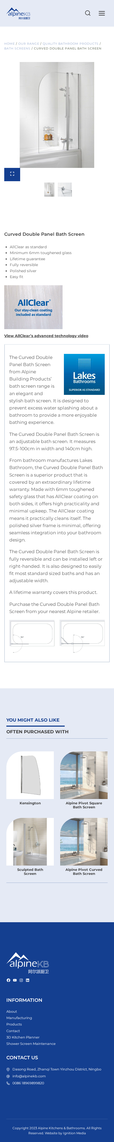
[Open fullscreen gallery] (12, 174)
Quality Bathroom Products (71, 43)
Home (9, 43)
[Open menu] (102, 13)
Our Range (28, 43)
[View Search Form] (87, 13)
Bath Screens (17, 48)
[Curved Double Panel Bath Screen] (57, 115)
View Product (30, 810)
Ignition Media (74, 1133)
